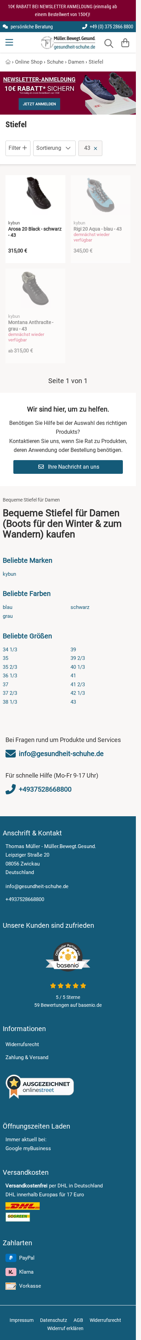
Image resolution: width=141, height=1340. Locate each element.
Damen (76, 62)
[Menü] (10, 42)
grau (8, 616)
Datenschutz (53, 1320)
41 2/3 (77, 684)
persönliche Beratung (31, 27)
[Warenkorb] (125, 42)
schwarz (79, 607)
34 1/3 (10, 650)
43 (73, 702)
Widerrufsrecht (22, 1044)
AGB (78, 1320)
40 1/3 (77, 667)
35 (5, 658)
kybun (9, 574)
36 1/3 (10, 676)
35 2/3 (10, 667)
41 (73, 676)
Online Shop (28, 62)
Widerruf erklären (65, 1328)
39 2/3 (77, 658)
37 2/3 (10, 693)
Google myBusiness (28, 1148)
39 (73, 650)
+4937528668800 (24, 899)
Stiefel (96, 62)
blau (7, 607)
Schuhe (55, 62)
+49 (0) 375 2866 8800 (111, 27)
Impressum (22, 1320)
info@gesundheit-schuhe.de (36, 886)
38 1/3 (10, 702)
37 (5, 684)
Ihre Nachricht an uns (73, 467)
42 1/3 (77, 693)
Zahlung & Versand (26, 1057)
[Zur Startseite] (68, 43)
